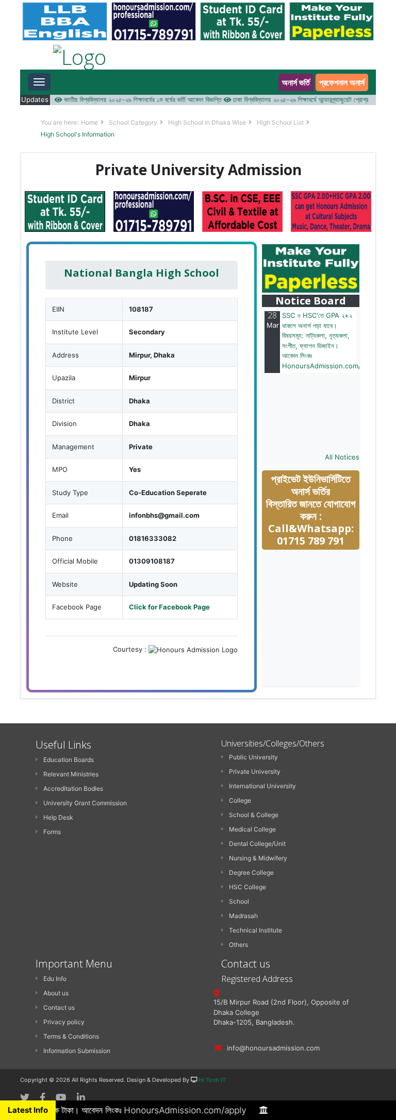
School (239, 901)
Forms (52, 832)
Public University (253, 757)
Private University (254, 771)
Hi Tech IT (212, 1079)
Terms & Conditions (71, 1036)
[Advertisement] (328, 618)
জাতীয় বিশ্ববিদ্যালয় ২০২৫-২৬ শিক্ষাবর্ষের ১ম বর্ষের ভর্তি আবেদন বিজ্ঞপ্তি (127, 99)
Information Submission (76, 1051)
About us (56, 993)
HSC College (247, 887)
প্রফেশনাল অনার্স (342, 82)
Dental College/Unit (257, 843)
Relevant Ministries (70, 774)
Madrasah (243, 916)
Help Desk (58, 817)
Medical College (252, 829)
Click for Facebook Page (169, 607)
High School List (280, 122)
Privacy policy (64, 1022)
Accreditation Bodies (73, 788)
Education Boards (68, 759)
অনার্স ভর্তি (296, 82)
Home (89, 122)
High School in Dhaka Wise (207, 122)
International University (262, 786)
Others (238, 944)
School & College (253, 815)
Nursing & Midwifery (258, 858)
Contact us (59, 1007)
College (240, 800)
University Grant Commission (85, 803)
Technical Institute (255, 930)
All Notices (342, 457)
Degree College (251, 872)
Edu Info (55, 978)
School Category (133, 122)
